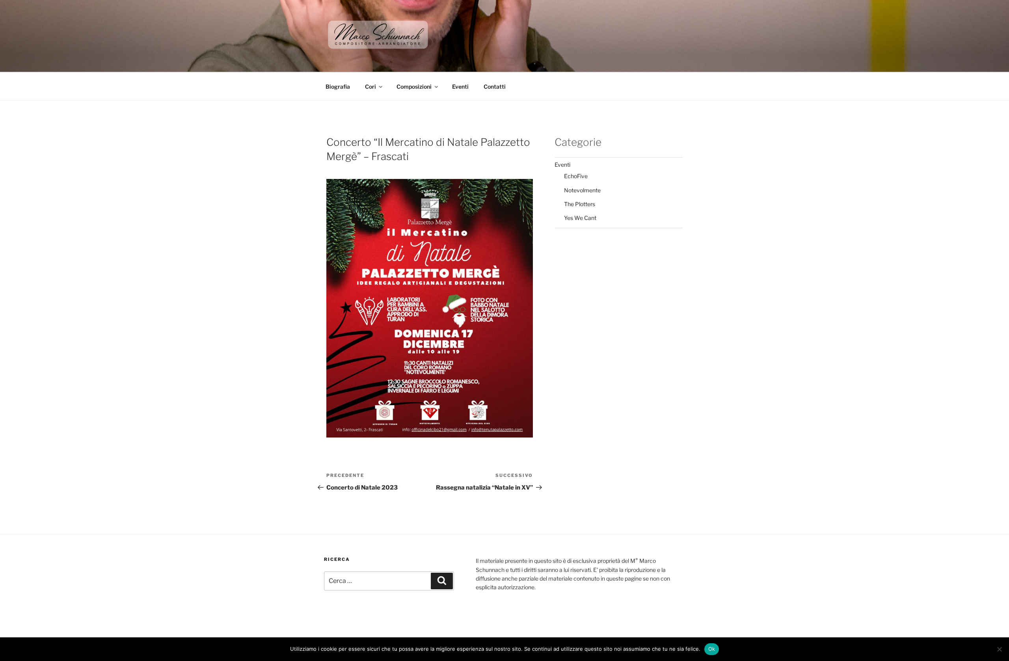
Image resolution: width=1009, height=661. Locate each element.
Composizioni (414, 86)
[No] (999, 649)
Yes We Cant (580, 217)
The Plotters (579, 204)
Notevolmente (582, 190)
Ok (711, 649)
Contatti (495, 86)
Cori (370, 86)
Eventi (460, 86)
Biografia (338, 86)
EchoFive (576, 176)
